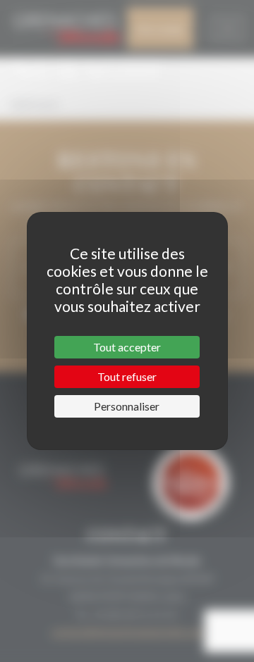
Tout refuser (127, 376)
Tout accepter (127, 347)
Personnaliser (126, 406)
